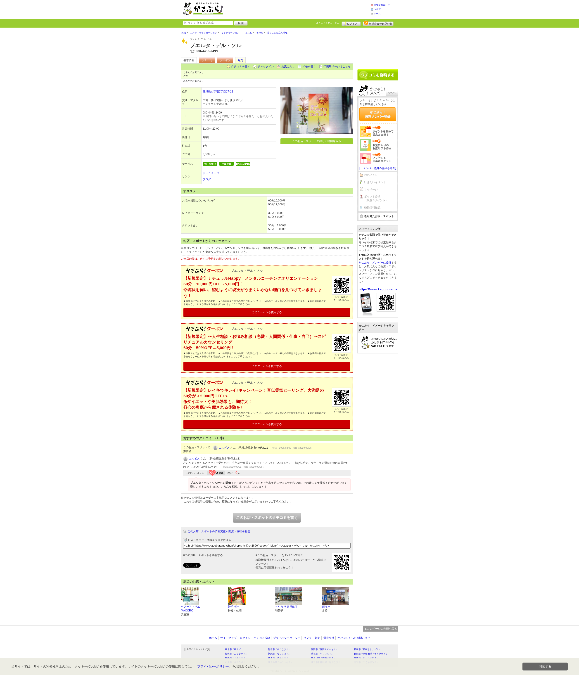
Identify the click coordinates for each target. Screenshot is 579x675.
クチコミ (207, 60)
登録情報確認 (372, 207)
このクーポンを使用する (267, 312)
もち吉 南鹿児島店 (286, 606)
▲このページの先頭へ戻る (380, 628)
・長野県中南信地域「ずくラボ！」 (370, 653)
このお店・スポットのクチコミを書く (267, 517)
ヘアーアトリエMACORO (190, 608)
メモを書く (309, 66)
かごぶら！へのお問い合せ (353, 637)
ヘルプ (377, 9)
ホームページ (211, 173)
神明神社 (233, 606)
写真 (240, 60)
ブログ (207, 179)
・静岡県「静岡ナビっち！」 (323, 649)
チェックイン (266, 66)
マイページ (371, 189)
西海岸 (326, 606)
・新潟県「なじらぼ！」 (278, 653)
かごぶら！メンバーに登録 (375, 262)
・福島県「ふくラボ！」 (235, 653)
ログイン (351, 23)
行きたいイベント (375, 182)
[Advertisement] (302, 9)
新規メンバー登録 (378, 23)
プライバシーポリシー (286, 637)
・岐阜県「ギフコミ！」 (321, 653)
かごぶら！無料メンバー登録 (377, 114)
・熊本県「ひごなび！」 (278, 649)
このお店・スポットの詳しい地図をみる (316, 141)
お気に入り (288, 66)
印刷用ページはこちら (337, 66)
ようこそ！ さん (327, 22)
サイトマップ (228, 637)
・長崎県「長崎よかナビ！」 (366, 649)
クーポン (225, 60)
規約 (317, 637)
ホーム (377, 13)
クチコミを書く (240, 66)
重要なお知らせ (382, 5)
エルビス (224, 447)
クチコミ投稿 (262, 637)
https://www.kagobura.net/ (379, 289)
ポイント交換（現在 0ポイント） (376, 198)
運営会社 (328, 637)
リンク (308, 637)
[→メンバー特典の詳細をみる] (377, 168)
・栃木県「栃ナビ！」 (234, 649)
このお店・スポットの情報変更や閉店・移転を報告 (219, 531)
